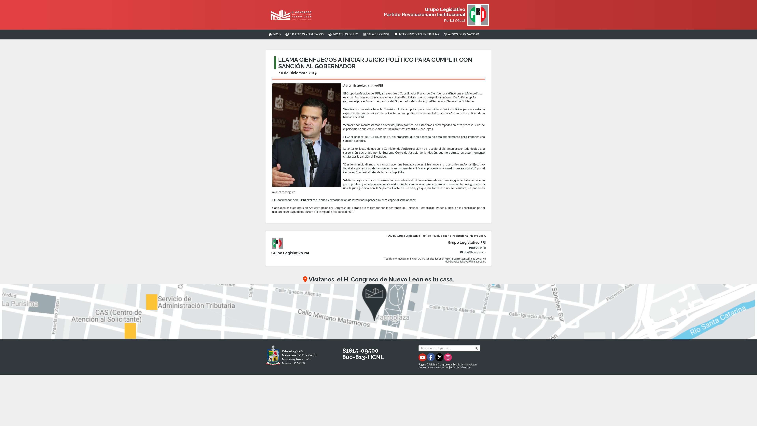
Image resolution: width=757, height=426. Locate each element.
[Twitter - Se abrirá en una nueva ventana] (439, 358)
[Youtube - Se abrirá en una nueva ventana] (423, 358)
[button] (378, 311)
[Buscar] (476, 348)
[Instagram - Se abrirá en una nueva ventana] (448, 358)
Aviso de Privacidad (460, 367)
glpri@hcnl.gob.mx (474, 252)
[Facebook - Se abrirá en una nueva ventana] (431, 358)
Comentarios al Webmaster (434, 367)
